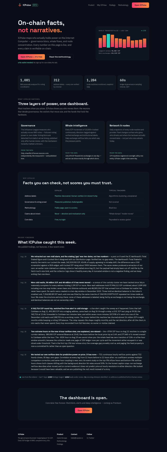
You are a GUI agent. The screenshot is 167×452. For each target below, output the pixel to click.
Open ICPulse (140, 5)
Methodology (123, 5)
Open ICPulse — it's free (31, 57)
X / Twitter (90, 438)
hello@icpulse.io (77, 438)
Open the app (62, 438)
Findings (112, 5)
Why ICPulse (102, 5)
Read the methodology (60, 57)
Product (91, 5)
